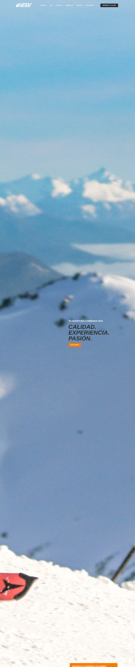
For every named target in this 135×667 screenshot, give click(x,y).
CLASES (58, 5)
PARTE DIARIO (89, 5)
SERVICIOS (68, 5)
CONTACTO (79, 5)
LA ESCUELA (43, 5)
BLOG (51, 5)
